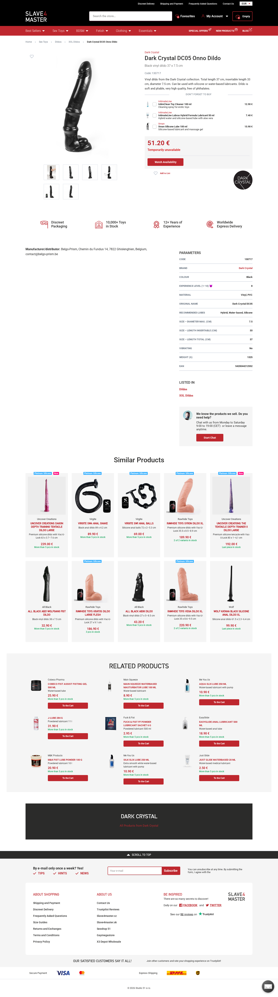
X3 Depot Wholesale (109, 941)
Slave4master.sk (107, 922)
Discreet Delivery (146, 3)
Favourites (186, 16)
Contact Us (228, 3)
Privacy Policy (41, 941)
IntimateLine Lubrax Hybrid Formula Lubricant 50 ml (186, 115)
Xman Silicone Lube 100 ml (172, 126)
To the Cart (67, 705)
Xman (161, 123)
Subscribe (171, 870)
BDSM (80, 31)
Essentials (145, 31)
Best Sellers (33, 31)
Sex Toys (58, 31)
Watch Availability (165, 162)
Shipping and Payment (171, 3)
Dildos (58, 42)
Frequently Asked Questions (203, 3)
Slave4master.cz (107, 915)
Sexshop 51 (104, 928)
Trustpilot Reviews (108, 909)
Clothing (121, 31)
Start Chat (210, 437)
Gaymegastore (106, 935)
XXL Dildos (74, 42)
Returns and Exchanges (47, 928)
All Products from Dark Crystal (139, 825)
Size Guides (40, 922)
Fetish (100, 31)
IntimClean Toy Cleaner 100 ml (174, 104)
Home (29, 42)
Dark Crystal (152, 52)
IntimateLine (165, 101)
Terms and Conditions (46, 935)
